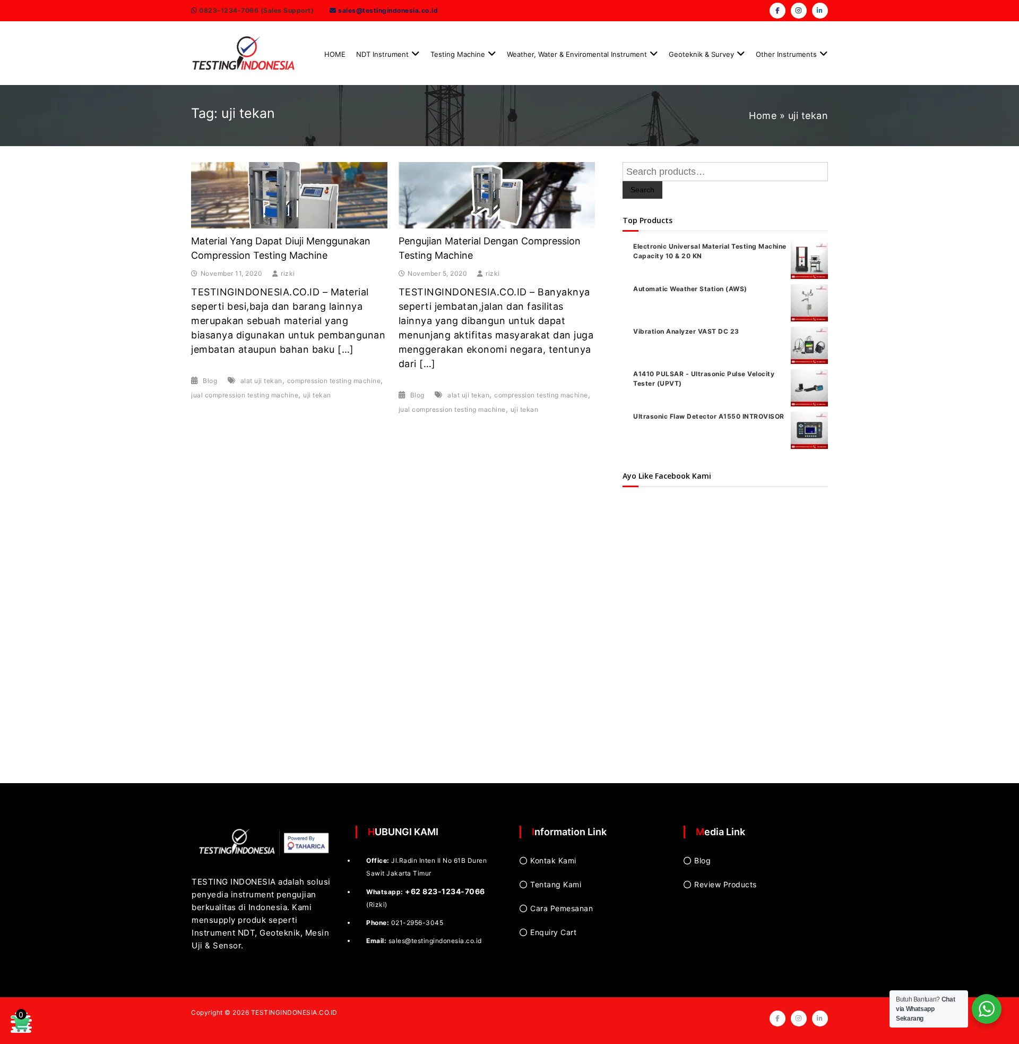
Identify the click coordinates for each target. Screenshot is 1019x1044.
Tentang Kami (555, 884)
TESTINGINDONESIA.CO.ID (294, 1012)
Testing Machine (457, 54)
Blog (210, 381)
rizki (288, 273)
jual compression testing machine (244, 395)
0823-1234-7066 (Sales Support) (255, 10)
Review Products (725, 884)
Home (762, 115)
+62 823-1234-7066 (445, 891)
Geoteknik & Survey (701, 54)
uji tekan (317, 395)
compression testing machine (334, 381)
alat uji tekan (261, 381)
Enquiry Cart (553, 932)
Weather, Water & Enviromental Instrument (577, 54)
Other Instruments (786, 54)
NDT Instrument (382, 54)
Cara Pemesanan (561, 908)
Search (642, 189)
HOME (335, 54)
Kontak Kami (553, 860)
